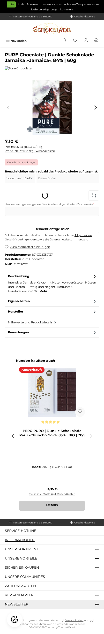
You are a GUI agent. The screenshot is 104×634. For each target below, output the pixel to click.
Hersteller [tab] (15, 311)
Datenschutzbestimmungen (68, 239)
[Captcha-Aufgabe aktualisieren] (94, 195)
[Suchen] (64, 41)
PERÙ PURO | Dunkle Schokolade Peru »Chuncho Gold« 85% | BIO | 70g (52, 433)
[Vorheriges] (8, 107)
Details (52, 505)
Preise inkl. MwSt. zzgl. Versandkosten (30, 151)
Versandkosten (74, 620)
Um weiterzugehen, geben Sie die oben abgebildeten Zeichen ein (49, 204)
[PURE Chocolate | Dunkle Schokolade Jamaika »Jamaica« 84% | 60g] (52, 107)
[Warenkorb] (96, 41)
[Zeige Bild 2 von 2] (38, 129)
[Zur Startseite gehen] (52, 28)
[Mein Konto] (86, 41)
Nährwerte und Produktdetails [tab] (30, 322)
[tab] (52, 283)
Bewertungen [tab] (18, 332)
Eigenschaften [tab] (19, 301)
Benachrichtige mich (52, 229)
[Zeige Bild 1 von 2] (30, 129)
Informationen (20, 540)
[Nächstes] (95, 107)
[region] (52, 107)
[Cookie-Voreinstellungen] (14, 619)
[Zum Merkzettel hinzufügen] (80, 412)
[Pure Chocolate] (52, 68)
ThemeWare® (66, 627)
